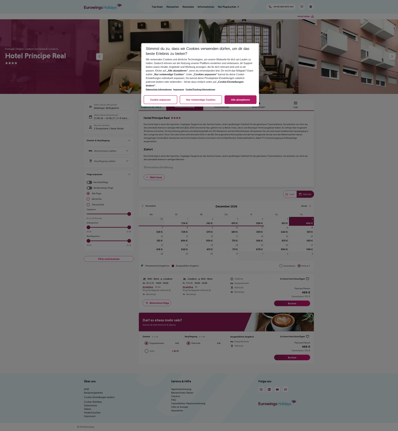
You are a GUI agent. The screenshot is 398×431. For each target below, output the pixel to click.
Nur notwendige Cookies (200, 100)
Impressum (178, 89)
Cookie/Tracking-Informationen (200, 89)
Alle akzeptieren (240, 100)
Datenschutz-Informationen (159, 89)
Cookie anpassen (160, 100)
